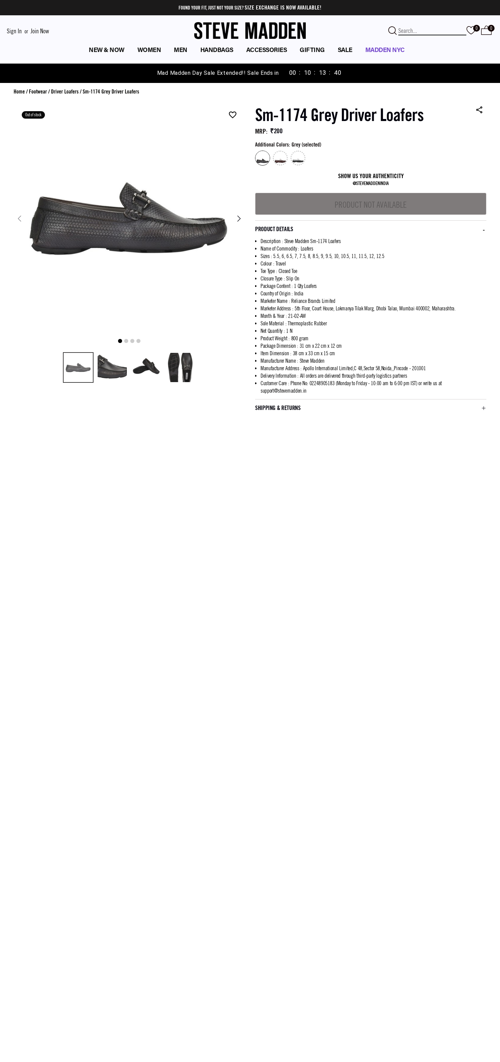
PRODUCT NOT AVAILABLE (371, 204)
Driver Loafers (65, 91)
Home (19, 91)
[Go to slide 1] (120, 341)
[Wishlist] (232, 115)
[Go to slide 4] (138, 341)
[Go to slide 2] (126, 341)
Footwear (38, 91)
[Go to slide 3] (132, 341)
